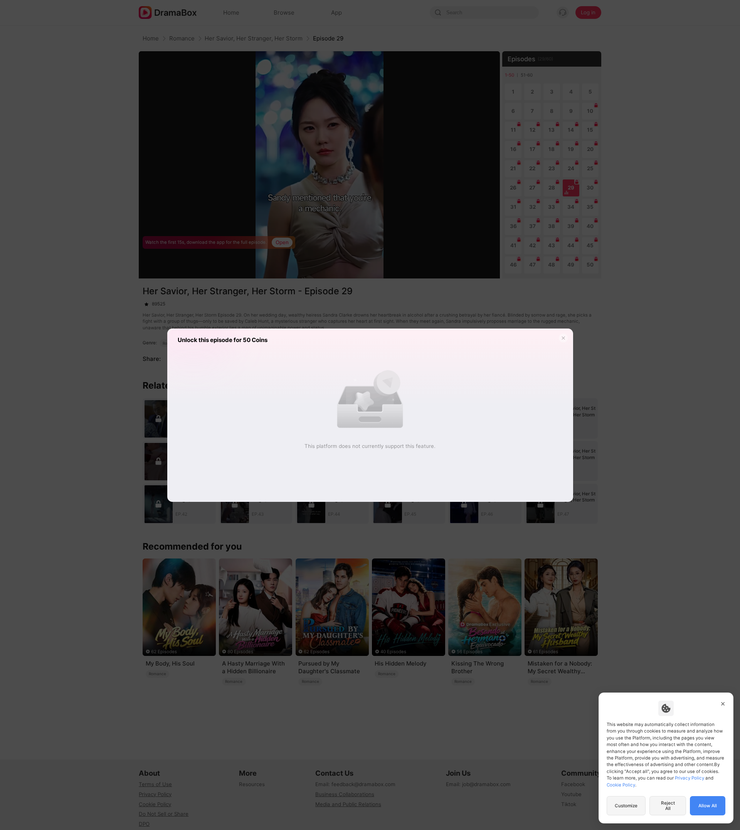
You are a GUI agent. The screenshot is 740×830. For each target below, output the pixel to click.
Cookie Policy (621, 785)
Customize (626, 805)
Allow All (707, 805)
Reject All (668, 805)
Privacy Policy (689, 778)
